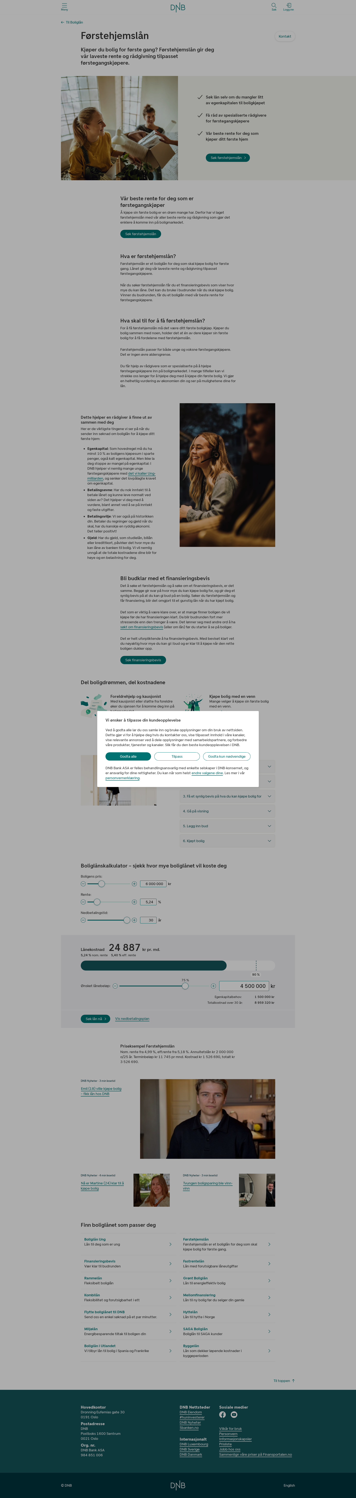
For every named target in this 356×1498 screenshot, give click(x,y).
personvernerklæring (122, 778)
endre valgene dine (207, 773)
